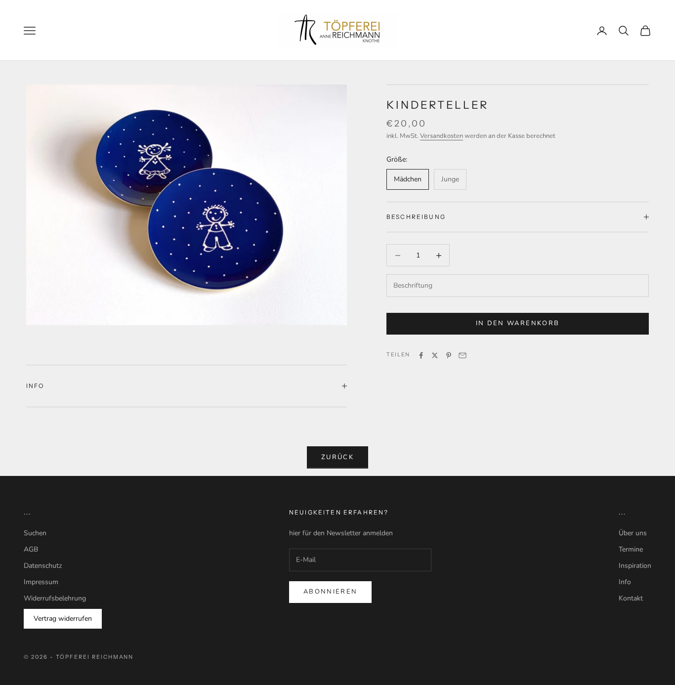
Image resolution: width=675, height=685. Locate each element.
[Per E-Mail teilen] (462, 355)
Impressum (41, 582)
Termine (631, 549)
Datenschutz (43, 565)
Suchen (35, 533)
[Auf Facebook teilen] (421, 355)
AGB (31, 549)
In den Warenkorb (517, 323)
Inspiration (635, 565)
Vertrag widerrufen (63, 618)
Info (625, 582)
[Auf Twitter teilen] (435, 355)
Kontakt (631, 598)
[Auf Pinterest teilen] (449, 355)
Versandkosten (441, 136)
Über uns (633, 533)
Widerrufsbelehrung (55, 598)
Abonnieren (330, 591)
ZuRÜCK (337, 457)
